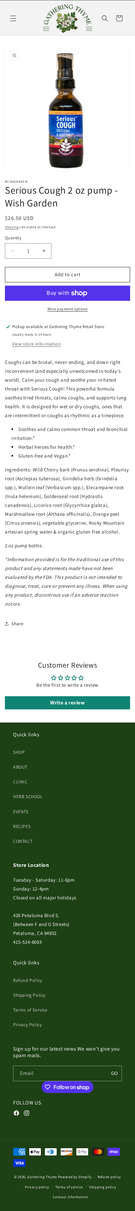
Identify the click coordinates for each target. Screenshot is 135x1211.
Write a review (67, 702)
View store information (36, 344)
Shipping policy (102, 1187)
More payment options (68, 308)
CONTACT (22, 841)
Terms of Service (30, 1010)
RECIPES (21, 826)
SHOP (19, 752)
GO (114, 1073)
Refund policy (109, 1177)
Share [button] (17, 624)
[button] (13, 18)
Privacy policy (37, 1187)
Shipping (12, 227)
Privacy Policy (27, 1025)
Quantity (13, 238)
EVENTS (21, 812)
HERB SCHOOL (28, 796)
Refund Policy (27, 980)
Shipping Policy (29, 995)
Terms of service (69, 1187)
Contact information (70, 1197)
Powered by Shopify (75, 1177)
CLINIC (20, 782)
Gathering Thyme (42, 1177)
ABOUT (20, 767)
